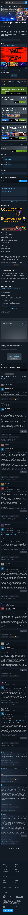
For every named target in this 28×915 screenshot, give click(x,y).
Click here (16, 83)
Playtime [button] (12, 367)
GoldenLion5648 (8, 384)
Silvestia (6, 682)
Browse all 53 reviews (14, 848)
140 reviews (13, 710)
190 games (6, 684)
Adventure (4, 40)
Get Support (17, 887)
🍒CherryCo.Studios (9, 643)
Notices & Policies (7, 887)
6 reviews (12, 385)
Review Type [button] (4, 364)
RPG (10, 40)
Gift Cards (5, 876)
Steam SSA (5, 869)
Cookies (4, 890)
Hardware (17, 871)
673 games (6, 710)
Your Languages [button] (8, 374)
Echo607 (8, 25)
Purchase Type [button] (13, 364)
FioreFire (6, 444)
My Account (17, 890)
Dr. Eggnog (7, 604)
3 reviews (6, 565)
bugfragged (7, 524)
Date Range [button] (4, 367)
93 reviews (12, 526)
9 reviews (6, 485)
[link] (14, 120)
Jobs (16, 869)
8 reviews (6, 445)
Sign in (2, 70)
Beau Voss (6, 483)
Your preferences (13, 349)
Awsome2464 (7, 404)
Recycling (17, 874)
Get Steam (17, 882)
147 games (6, 605)
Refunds (5, 892)
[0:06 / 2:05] (14, 54)
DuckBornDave (7, 563)
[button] (3, 6)
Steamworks (6, 871)
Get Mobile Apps (8, 910)
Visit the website (5, 195)
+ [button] (18, 40)
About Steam (6, 866)
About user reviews (5, 349)
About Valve (17, 866)
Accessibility (6, 885)
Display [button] (18, 367)
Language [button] (22, 364)
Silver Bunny (7, 708)
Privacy (4, 882)
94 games (6, 385)
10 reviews (6, 644)
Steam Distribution (7, 874)
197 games (6, 526)
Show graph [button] (22, 369)
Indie (14, 40)
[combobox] (15, 2)
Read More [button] (23, 431)
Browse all (23, 144)
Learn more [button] (23, 180)
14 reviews (6, 405)
